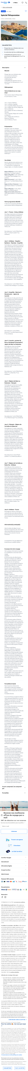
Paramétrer (7, 1068)
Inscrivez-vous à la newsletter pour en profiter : (13, 822)
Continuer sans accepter (17, 1019)
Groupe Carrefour (5, 870)
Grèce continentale (7, 7)
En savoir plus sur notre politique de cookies (12, 1055)
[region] (14, 1044)
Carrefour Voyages (6, 857)
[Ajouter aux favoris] (26, 11)
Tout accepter (19, 1068)
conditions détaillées (14, 972)
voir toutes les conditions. (19, 902)
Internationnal (5, 861)
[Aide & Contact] (26, 2)
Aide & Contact (5, 874)
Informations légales (6, 865)
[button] (14, 30)
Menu (16, 2)
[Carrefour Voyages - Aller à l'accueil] (5, 2)
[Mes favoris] (22, 2)
